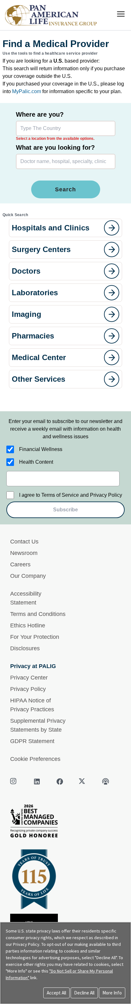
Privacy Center (29, 677)
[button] (65, 228)
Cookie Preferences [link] (35, 759)
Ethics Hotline (27, 625)
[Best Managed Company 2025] (65, 822)
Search (65, 189)
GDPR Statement (32, 741)
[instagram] (14, 781)
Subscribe (65, 509)
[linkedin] (37, 781)
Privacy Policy (28, 689)
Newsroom (24, 553)
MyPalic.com (26, 91)
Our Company (28, 576)
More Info (112, 993)
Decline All (84, 993)
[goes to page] (111, 228)
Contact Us (24, 541)
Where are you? (40, 114)
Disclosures (25, 648)
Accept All (56, 993)
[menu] (121, 14)
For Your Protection (34, 637)
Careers (20, 564)
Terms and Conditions (38, 614)
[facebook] (60, 781)
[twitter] (82, 781)
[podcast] (105, 781)
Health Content (36, 462)
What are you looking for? (55, 147)
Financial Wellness (40, 449)
